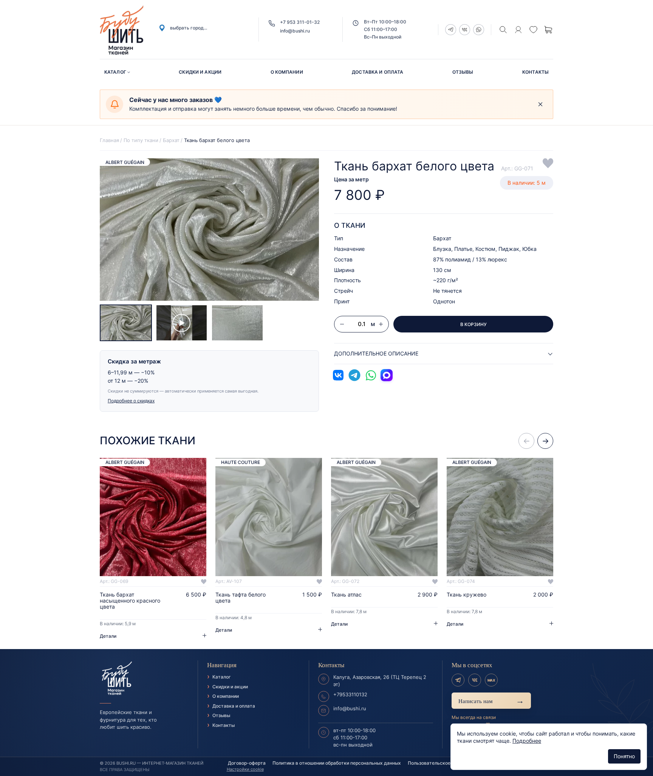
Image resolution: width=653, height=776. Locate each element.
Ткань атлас (346, 595)
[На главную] (144, 678)
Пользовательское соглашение (443, 763)
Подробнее (526, 740)
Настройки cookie (245, 769)
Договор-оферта (247, 763)
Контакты (535, 72)
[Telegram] (458, 680)
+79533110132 (350, 694)
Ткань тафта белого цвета (240, 598)
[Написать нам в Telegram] (354, 375)
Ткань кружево (466, 595)
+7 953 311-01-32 (300, 22)
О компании (287, 72)
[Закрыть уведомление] (540, 104)
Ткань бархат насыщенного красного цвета (130, 601)
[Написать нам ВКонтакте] (338, 375)
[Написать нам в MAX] (387, 375)
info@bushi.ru (295, 31)
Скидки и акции (200, 72)
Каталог (115, 72)
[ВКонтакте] (474, 680)
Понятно (624, 756)
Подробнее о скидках (131, 400)
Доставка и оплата (377, 72)
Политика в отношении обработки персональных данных (336, 763)
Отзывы (463, 72)
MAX (491, 680)
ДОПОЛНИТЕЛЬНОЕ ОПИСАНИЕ (376, 353)
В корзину (473, 324)
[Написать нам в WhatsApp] (370, 375)
